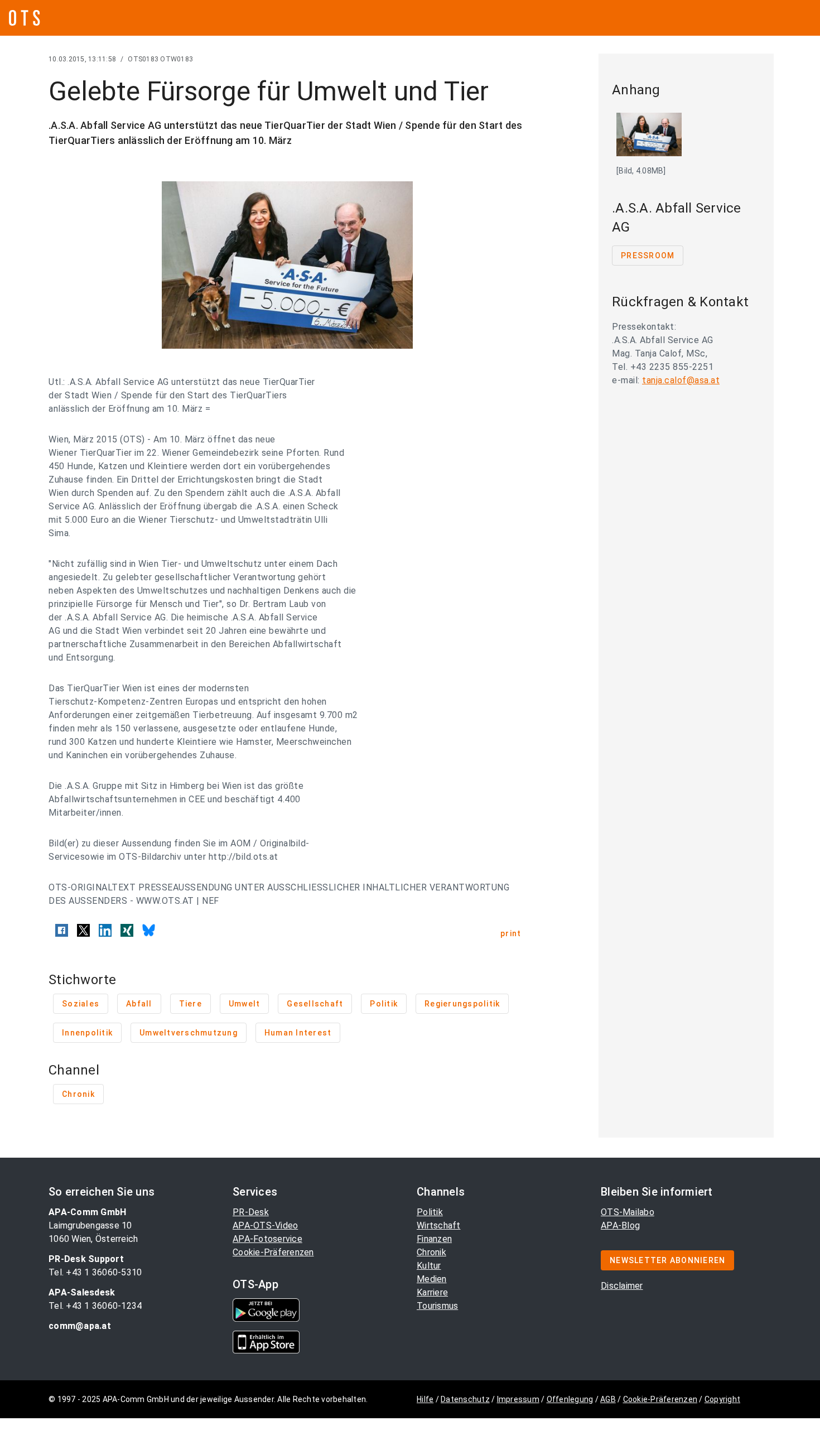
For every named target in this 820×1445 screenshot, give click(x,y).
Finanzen (434, 1239)
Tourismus (437, 1305)
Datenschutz (465, 1399)
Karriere (432, 1292)
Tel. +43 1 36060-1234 (95, 1305)
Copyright (722, 1399)
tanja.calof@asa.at (681, 380)
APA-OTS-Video (265, 1225)
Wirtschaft (439, 1225)
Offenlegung (570, 1399)
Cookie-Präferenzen (273, 1252)
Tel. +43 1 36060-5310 (95, 1272)
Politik (430, 1212)
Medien (432, 1279)
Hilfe (425, 1399)
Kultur (429, 1265)
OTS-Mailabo (627, 1212)
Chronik (431, 1252)
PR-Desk (251, 1212)
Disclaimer (622, 1285)
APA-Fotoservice (267, 1239)
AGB (608, 1399)
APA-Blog (620, 1225)
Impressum (518, 1399)
